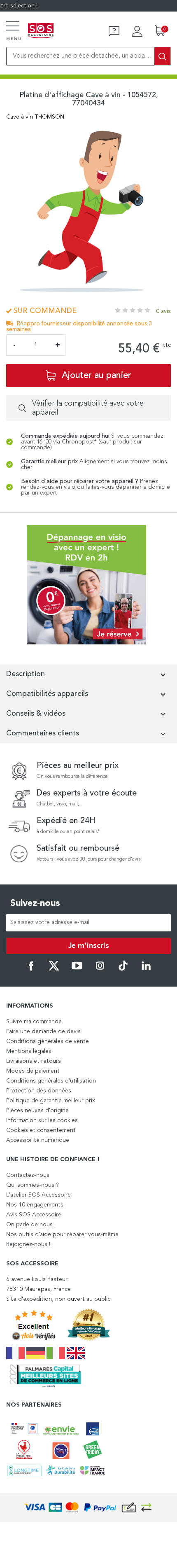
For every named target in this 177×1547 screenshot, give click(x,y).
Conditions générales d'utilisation (51, 1081)
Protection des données (38, 1091)
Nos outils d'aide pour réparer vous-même (62, 1234)
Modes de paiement (33, 1071)
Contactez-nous (27, 1175)
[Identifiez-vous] (137, 31)
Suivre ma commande (34, 1021)
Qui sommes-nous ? (32, 1185)
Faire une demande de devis (43, 1031)
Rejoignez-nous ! (28, 1244)
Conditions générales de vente (47, 1041)
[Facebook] (31, 969)
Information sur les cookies (42, 1120)
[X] (54, 969)
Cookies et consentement (41, 1130)
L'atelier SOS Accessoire (38, 1195)
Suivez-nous (35, 903)
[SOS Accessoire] (41, 31)
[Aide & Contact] (114, 31)
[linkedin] (146, 969)
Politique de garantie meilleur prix (50, 1101)
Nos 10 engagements (34, 1205)
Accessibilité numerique (37, 1140)
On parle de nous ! (31, 1224)
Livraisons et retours (33, 1061)
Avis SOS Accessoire (33, 1215)
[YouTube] (77, 969)
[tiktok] (123, 969)
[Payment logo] (88, 1507)
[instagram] (100, 969)
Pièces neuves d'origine (37, 1110)
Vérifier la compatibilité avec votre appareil (88, 408)
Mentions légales (28, 1051)
